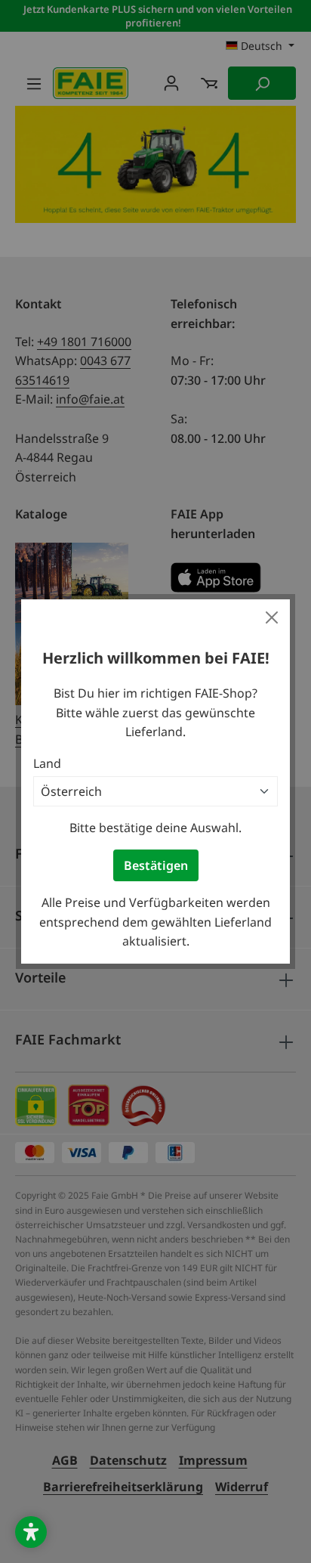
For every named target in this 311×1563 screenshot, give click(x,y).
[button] (31, 1532)
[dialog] (155, 781)
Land (47, 763)
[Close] (272, 617)
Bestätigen (156, 865)
